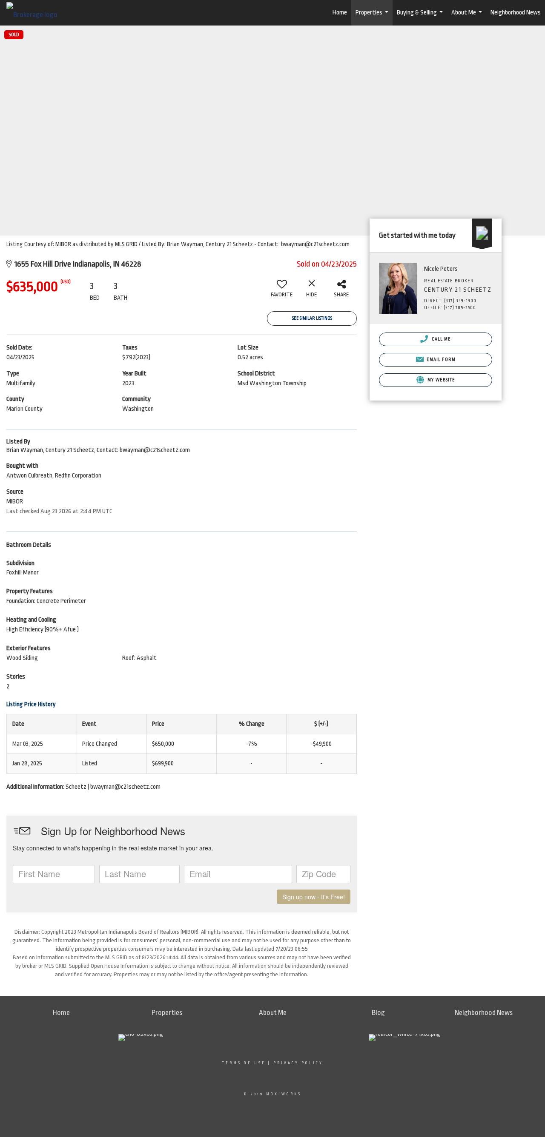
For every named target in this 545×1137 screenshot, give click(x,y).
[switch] (282, 291)
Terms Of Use (244, 1063)
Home (340, 12)
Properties (373, 17)
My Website (440, 380)
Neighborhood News (515, 12)
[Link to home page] (36, 13)
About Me (467, 17)
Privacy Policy (298, 1063)
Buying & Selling (421, 17)
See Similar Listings (312, 318)
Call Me (440, 339)
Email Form (440, 359)
